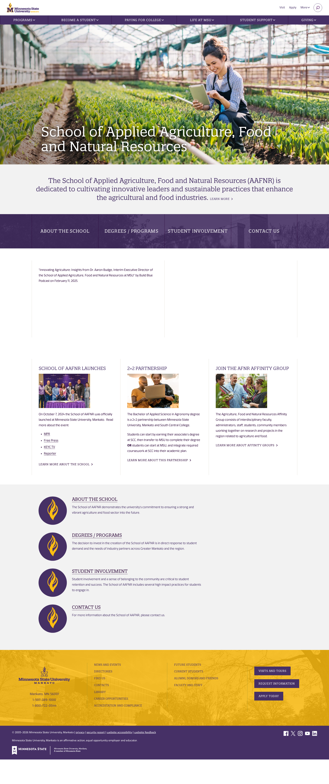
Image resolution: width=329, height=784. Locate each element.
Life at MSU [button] (200, 20)
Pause (318, 32)
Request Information (277, 683)
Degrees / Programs (131, 231)
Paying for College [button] (143, 20)
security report (96, 732)
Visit (282, 7)
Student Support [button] (256, 20)
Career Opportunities (111, 698)
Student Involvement (198, 231)
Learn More (220, 199)
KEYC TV (49, 447)
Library (100, 692)
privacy (80, 732)
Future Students (187, 664)
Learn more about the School (64, 464)
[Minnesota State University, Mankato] (44, 675)
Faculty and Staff (188, 685)
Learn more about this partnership (157, 460)
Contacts (101, 685)
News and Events (107, 664)
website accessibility (119, 732)
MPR (47, 434)
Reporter (50, 453)
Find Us (99, 678)
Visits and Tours (272, 671)
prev (297, 32)
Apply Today (269, 696)
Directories (103, 671)
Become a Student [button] (78, 20)
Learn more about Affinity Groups (245, 445)
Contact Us (264, 231)
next (307, 32)
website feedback (145, 732)
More (304, 7)
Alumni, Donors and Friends (196, 678)
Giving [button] (307, 20)
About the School (64, 231)
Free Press (51, 440)
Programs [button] (22, 20)
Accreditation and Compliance (118, 705)
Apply (292, 7)
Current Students (188, 671)
